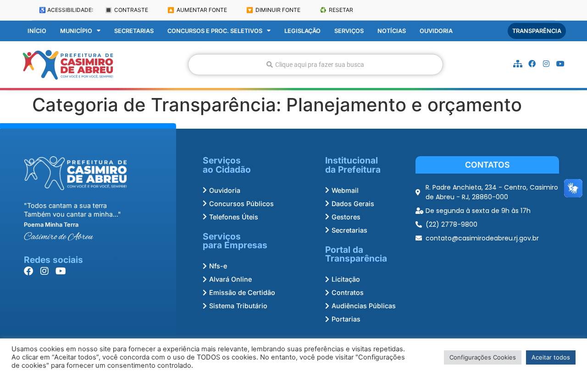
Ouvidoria (436, 30)
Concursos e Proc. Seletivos (214, 30)
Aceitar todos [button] (551, 357)
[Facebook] (532, 63)
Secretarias (134, 30)
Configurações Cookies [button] (482, 357)
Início (37, 30)
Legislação (302, 30)
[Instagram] (546, 63)
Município (76, 30)
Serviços (349, 30)
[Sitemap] (517, 63)
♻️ (336, 9)
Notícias (391, 30)
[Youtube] (560, 63)
